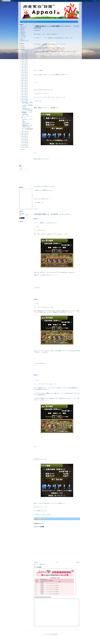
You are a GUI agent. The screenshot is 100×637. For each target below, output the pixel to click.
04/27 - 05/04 (24, 93)
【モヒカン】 (29, 21)
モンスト (22, 37)
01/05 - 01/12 (24, 147)
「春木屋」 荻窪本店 (25, 123)
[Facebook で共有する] (41, 518)
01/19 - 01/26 (24, 144)
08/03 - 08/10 (24, 70)
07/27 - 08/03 (24, 72)
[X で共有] (40, 518)
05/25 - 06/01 (24, 86)
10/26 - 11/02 (24, 56)
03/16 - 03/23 (24, 131)
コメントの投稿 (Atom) (40, 564)
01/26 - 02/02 (24, 142)
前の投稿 (78, 562)
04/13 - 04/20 (24, 96)
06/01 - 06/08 (24, 85)
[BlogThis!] (39, 518)
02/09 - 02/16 (24, 139)
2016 (22, 45)
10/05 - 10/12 (24, 59)
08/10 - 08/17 (24, 69)
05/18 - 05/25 (24, 88)
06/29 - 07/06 (24, 78)
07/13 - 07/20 (24, 75)
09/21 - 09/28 (24, 63)
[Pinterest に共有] (42, 518)
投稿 (22, 168)
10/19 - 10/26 (24, 58)
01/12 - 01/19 (24, 145)
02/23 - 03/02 (24, 136)
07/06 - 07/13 (24, 77)
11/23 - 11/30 (24, 53)
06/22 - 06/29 (24, 80)
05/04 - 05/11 (24, 91)
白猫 (21, 39)
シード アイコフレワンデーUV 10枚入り (46, 580)
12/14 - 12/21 (24, 50)
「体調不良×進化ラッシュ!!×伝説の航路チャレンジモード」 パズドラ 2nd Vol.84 (27, 126)
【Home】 (23, 21)
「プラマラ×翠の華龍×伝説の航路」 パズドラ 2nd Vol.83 (27, 129)
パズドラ (22, 36)
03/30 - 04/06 (24, 99)
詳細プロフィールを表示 (23, 214)
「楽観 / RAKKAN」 (25, 114)
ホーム (57, 562)
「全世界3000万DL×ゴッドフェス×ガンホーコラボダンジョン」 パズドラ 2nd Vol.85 (27, 109)
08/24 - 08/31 (24, 66)
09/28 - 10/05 (24, 61)
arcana (21, 29)
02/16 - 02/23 (24, 137)
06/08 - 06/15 (24, 83)
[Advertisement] (57, 557)
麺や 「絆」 (23, 117)
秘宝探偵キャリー (23, 40)
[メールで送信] (38, 518)
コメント (22, 170)
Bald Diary (22, 32)
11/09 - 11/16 (24, 55)
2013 (22, 149)
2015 (22, 47)
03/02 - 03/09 (24, 134)
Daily (21, 33)
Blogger (56, 634)
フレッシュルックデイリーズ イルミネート (52, 583)
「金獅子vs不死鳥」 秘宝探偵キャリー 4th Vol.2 (27, 103)
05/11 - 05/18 (24, 89)
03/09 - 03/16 (24, 133)
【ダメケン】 (35, 21)
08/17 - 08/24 (24, 67)
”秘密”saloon (22, 26)
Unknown (22, 213)
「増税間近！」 (24, 121)
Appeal (21, 28)
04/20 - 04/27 (24, 94)
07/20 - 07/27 (24, 74)
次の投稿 (36, 562)
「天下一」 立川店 (25, 116)
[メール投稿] (36, 518)
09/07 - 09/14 (24, 64)
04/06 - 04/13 (24, 97)
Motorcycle (22, 35)
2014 (22, 49)
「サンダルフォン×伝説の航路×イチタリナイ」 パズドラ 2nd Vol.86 (27, 105)
